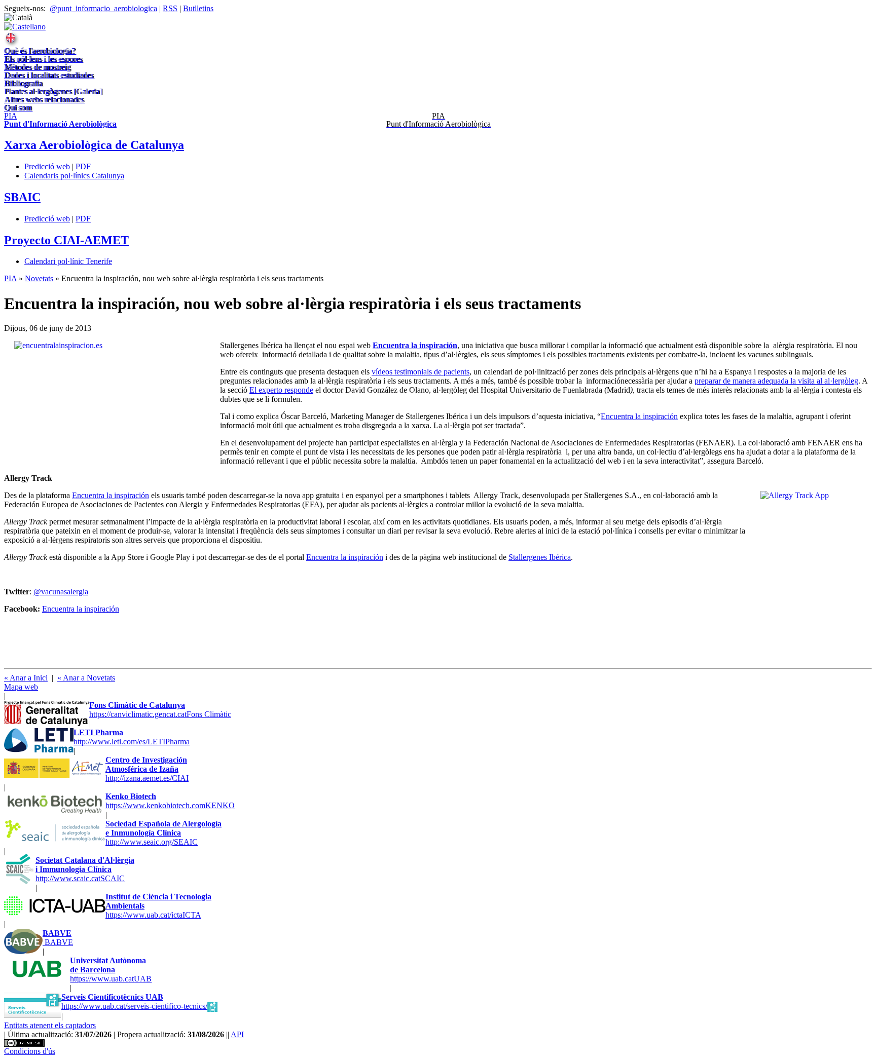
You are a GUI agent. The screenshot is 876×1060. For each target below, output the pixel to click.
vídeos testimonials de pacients (420, 371)
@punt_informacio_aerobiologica (103, 8)
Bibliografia (23, 83)
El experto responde (281, 390)
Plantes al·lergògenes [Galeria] (53, 91)
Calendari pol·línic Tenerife (68, 261)
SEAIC (163, 832)
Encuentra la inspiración (639, 416)
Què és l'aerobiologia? (39, 51)
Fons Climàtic (160, 709)
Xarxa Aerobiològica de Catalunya (94, 145)
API (237, 1034)
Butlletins (198, 8)
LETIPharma (132, 737)
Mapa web (21, 687)
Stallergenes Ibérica (539, 557)
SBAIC (22, 197)
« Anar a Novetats (86, 677)
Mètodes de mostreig (37, 67)
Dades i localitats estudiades (48, 75)
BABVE (58, 938)
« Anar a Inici (26, 677)
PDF (83, 166)
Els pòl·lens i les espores (43, 59)
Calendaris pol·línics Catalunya (74, 175)
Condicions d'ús (29, 1051)
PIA (10, 278)
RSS (170, 8)
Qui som (17, 107)
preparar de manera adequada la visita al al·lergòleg (776, 380)
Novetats (39, 278)
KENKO (170, 801)
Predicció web (47, 166)
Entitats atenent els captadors (50, 1025)
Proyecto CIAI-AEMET (66, 240)
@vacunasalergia (60, 591)
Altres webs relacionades (44, 99)
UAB (111, 969)
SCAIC (84, 869)
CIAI (147, 768)
